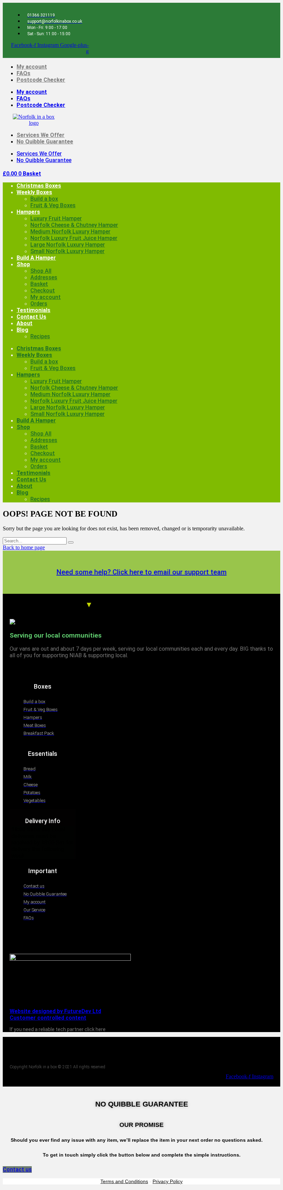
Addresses (43, 277)
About (24, 323)
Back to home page (24, 547)
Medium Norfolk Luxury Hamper (70, 231)
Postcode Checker (41, 80)
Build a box (44, 199)
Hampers (28, 212)
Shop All (40, 271)
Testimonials (33, 310)
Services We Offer (41, 135)
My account (32, 66)
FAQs (23, 73)
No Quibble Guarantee (45, 141)
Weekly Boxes (34, 192)
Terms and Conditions (124, 1181)
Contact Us (31, 316)
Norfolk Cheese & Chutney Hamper (74, 225)
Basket (39, 284)
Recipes (40, 336)
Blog (22, 330)
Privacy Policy (168, 1181)
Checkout (42, 290)
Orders (38, 303)
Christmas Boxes (39, 185)
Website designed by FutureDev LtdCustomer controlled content (55, 1014)
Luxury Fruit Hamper (56, 218)
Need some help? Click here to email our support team (142, 572)
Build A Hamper (36, 257)
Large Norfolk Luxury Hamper (67, 244)
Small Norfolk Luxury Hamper (67, 251)
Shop (23, 264)
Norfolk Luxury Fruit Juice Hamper (73, 238)
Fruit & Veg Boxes (53, 205)
